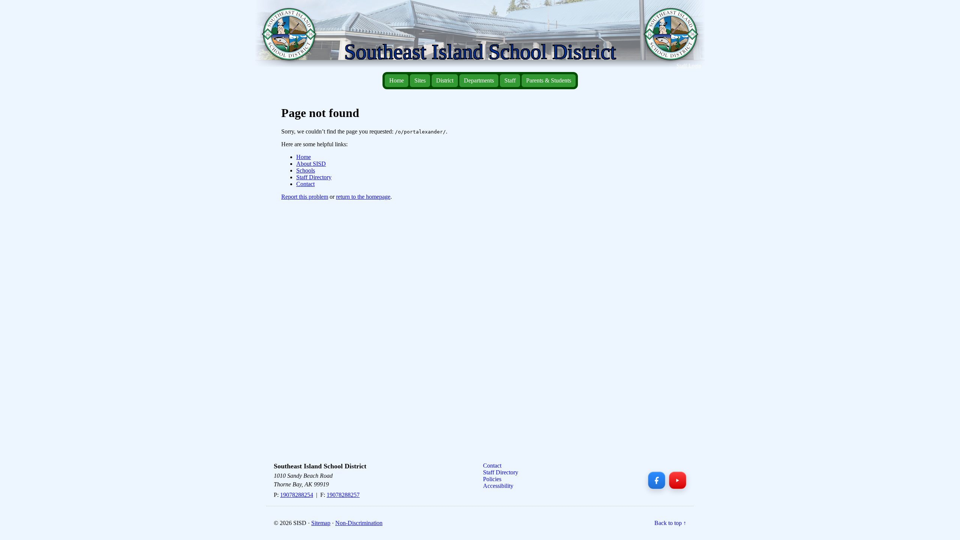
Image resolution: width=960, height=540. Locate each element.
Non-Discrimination (358, 523)
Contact (305, 184)
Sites (420, 80)
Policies (492, 479)
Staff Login (688, 66)
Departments (479, 80)
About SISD (311, 163)
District (444, 80)
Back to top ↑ (670, 523)
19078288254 (296, 495)
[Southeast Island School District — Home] (292, 38)
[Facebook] (656, 480)
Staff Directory (314, 177)
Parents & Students (548, 80)
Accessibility (498, 486)
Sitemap (320, 523)
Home (396, 80)
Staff (510, 80)
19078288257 (343, 495)
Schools (305, 170)
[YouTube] (677, 480)
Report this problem (304, 197)
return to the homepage (363, 197)
